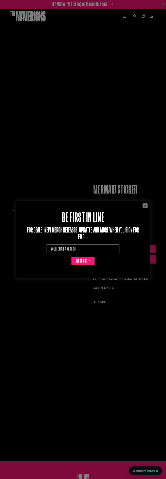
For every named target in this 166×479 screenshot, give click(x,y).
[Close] (145, 205)
